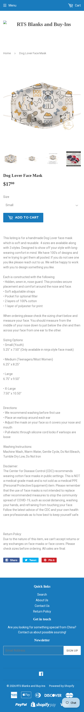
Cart (77, 5)
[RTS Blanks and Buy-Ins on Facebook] (41, 674)
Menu (12, 5)
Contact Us (42, 606)
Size (6, 197)
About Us (42, 600)
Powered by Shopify (61, 686)
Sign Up (72, 650)
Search (42, 594)
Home (7, 53)
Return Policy (42, 611)
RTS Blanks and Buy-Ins (30, 686)
